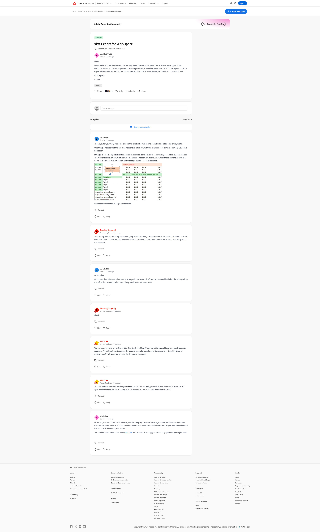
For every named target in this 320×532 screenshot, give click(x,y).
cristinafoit (104, 416)
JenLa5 (102, 341)
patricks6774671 (106, 54)
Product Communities (84, 11)
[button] (236, 11)
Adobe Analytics (99, 11)
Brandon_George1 (107, 230)
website (129, 432)
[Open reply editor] (141, 108)
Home (74, 11)
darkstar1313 (104, 137)
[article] (140, 177)
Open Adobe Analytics (215, 24)
